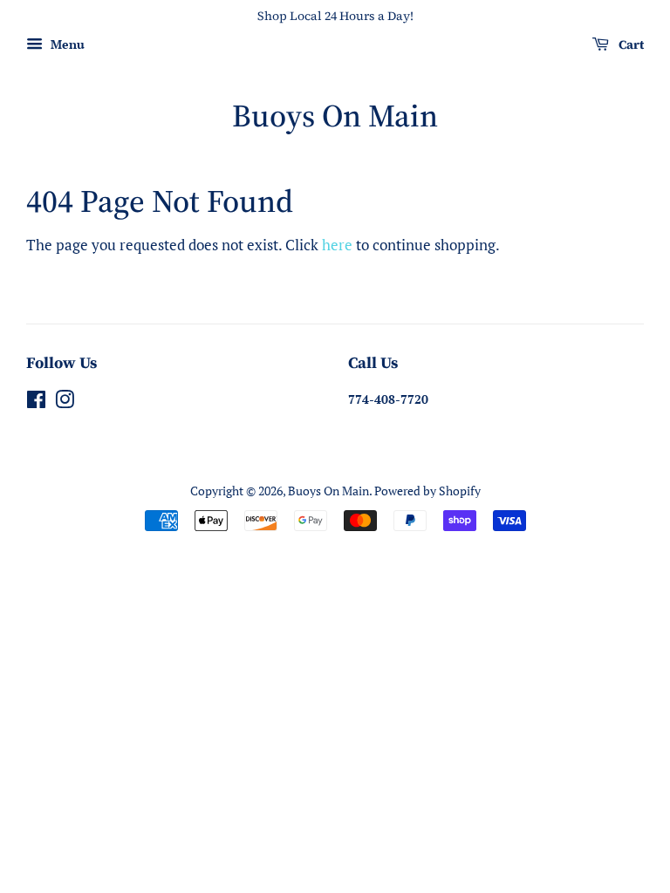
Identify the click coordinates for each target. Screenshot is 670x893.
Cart (630, 44)
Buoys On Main (335, 115)
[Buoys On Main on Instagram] (64, 402)
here (337, 245)
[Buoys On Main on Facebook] (36, 402)
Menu (66, 44)
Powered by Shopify (427, 490)
